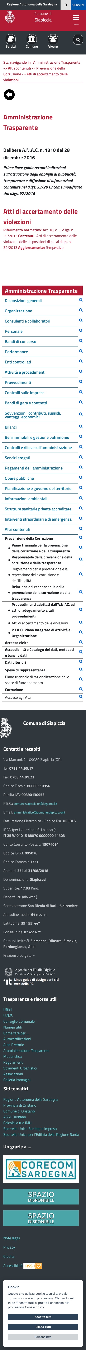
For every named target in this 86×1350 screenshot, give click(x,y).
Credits (8, 1256)
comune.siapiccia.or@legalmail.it (35, 803)
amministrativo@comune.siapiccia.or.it (39, 812)
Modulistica (12, 1056)
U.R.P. (8, 1015)
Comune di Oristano (19, 1111)
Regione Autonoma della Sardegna (32, 4)
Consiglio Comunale (19, 1021)
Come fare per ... (16, 1033)
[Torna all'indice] (9, 94)
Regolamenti (13, 1062)
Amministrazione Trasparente (26, 1050)
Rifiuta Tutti (43, 1326)
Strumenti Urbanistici (20, 1068)
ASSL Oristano (14, 1117)
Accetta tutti (43, 1316)
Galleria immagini (16, 1080)
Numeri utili (12, 1027)
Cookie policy (34, 1307)
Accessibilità (13, 1265)
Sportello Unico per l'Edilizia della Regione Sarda (41, 1134)
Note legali (11, 1238)
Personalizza (43, 1337)
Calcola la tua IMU (17, 1123)
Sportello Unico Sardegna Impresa (30, 1128)
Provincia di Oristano (19, 1105)
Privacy (9, 1247)
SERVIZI (78, 5)
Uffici (7, 1009)
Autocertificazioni (17, 1039)
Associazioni (13, 1074)
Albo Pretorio (13, 1045)
